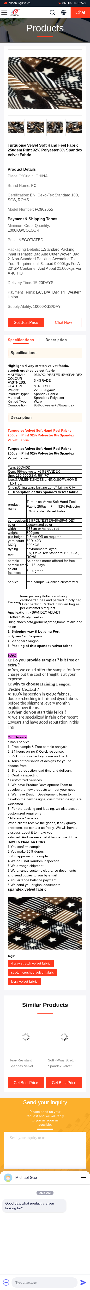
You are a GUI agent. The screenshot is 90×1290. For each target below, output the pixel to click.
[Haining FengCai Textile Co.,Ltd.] (20, 12)
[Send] (83, 1282)
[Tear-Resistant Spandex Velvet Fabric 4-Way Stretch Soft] (26, 1036)
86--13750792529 (74, 3)
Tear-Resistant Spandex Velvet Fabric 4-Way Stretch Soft (26, 1063)
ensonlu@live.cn (19, 3)
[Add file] (6, 1282)
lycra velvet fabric (24, 981)
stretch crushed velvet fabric (32, 972)
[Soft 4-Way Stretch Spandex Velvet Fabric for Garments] (64, 1036)
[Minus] (83, 1177)
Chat (80, 12)
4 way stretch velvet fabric (30, 963)
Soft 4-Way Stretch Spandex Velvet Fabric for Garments (63, 1063)
